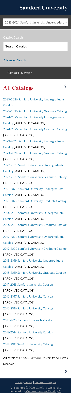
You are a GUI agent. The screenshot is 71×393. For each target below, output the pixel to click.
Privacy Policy (23, 382)
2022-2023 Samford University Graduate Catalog (35, 177)
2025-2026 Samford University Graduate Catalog (35, 111)
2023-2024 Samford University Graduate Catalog (35, 153)
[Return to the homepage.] (43, 12)
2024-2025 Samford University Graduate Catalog (35, 129)
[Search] (63, 46)
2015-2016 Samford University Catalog (28, 308)
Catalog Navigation (19, 72)
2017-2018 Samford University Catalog (28, 284)
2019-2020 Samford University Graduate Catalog (35, 248)
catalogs (19, 387)
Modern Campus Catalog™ (43, 391)
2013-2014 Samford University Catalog (28, 332)
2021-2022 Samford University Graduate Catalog (34, 201)
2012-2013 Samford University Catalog (28, 344)
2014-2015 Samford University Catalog (28, 320)
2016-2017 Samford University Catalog (28, 296)
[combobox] (35, 22)
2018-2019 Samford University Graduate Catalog (34, 272)
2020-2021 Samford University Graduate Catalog (35, 225)
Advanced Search (14, 60)
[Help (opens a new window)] (65, 86)
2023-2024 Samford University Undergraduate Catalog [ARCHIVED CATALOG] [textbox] (36, 22)
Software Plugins (45, 382)
